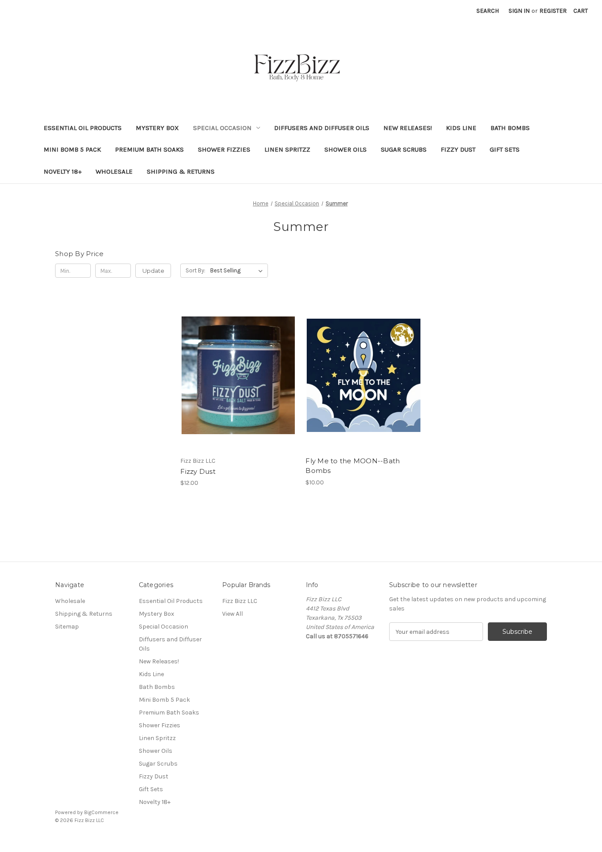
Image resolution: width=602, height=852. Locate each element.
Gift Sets (505, 149)
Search (487, 11)
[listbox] (238, 270)
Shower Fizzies (224, 149)
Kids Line (461, 128)
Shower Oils (345, 149)
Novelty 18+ (63, 171)
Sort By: (195, 270)
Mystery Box (157, 128)
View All (232, 614)
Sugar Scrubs (404, 149)
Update (153, 270)
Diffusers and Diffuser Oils (321, 128)
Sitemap (67, 626)
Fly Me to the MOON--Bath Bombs (352, 466)
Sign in (519, 11)
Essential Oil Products (83, 128)
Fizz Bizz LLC (239, 601)
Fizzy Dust (458, 149)
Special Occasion (222, 128)
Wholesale (114, 171)
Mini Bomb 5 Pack (72, 149)
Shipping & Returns (181, 171)
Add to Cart (238, 390)
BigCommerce (101, 812)
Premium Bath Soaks (149, 149)
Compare (235, 375)
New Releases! (407, 128)
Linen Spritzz (287, 149)
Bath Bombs (510, 128)
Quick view (237, 359)
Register (553, 11)
